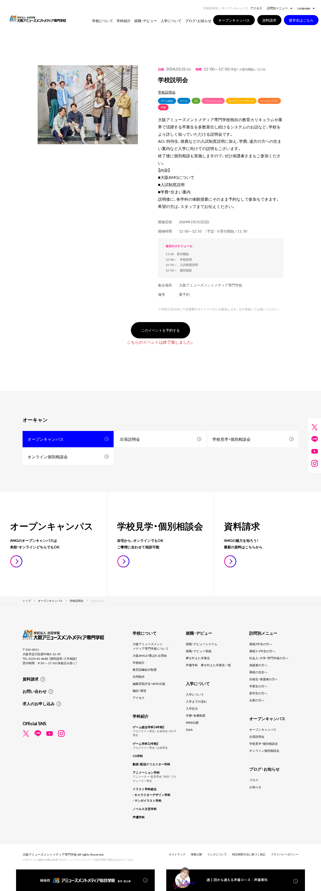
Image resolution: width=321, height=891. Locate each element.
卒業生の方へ (258, 686)
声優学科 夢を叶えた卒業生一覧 (208, 665)
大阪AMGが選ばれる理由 (150, 655)
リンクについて (217, 854)
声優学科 (139, 817)
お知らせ (255, 787)
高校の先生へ (258, 672)
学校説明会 (167, 92)
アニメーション (213, 101)
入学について (195, 694)
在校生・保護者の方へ (263, 679)
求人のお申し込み (39, 703)
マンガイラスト (269, 101)
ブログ (253, 780)
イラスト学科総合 (145, 789)
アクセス (256, 8)
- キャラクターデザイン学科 (152, 794)
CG (196, 101)
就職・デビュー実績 (198, 651)
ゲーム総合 (167, 101)
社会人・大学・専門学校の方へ (268, 658)
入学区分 (192, 708)
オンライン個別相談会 (48, 457)
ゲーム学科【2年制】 (145, 743)
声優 (163, 107)
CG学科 (138, 756)
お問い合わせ (35, 691)
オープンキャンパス (46, 439)
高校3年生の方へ (260, 644)
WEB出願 (192, 722)
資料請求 (31, 679)
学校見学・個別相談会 (231, 439)
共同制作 (139, 676)
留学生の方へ (258, 693)
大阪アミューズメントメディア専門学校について (151, 646)
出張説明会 (130, 439)
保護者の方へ (258, 665)
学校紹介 (139, 662)
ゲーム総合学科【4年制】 (149, 727)
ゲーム (184, 101)
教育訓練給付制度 (145, 669)
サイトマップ (177, 854)
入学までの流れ (196, 701)
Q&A (189, 729)
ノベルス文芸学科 (145, 808)
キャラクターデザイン (241, 101)
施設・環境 (139, 690)
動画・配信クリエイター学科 (151, 764)
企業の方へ (256, 700)
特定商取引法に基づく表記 (248, 854)
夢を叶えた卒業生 (198, 658)
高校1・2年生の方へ (262, 651)
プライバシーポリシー (284, 854)
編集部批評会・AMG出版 (149, 683)
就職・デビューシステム (201, 644)
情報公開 (196, 854)
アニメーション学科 (146, 772)
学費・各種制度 (195, 715)
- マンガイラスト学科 (147, 800)
